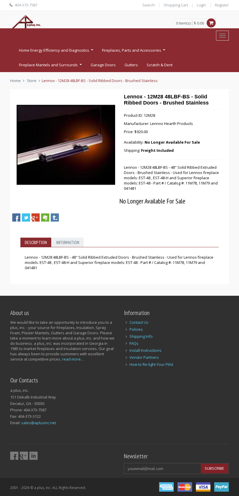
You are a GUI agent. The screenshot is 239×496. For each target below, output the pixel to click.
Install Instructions (145, 350)
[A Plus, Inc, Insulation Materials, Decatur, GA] (144, 25)
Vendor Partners (144, 357)
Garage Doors (103, 64)
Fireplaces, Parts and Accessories (134, 52)
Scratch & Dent (160, 64)
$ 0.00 (199, 23)
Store (31, 80)
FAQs (133, 343)
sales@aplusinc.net (38, 422)
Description (36, 242)
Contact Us (138, 322)
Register (222, 5)
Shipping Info (141, 336)
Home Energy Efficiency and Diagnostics (57, 52)
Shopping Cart (176, 5)
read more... (72, 359)
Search (148, 5)
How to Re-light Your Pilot (151, 364)
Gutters (131, 64)
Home (15, 80)
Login (201, 5)
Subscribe (214, 468)
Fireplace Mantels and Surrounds (51, 66)
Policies (136, 329)
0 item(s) (183, 23)
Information (67, 242)
